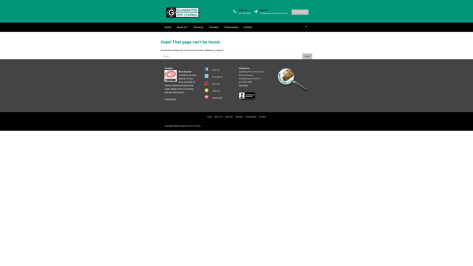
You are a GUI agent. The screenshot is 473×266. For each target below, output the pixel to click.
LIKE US (215, 70)
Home (167, 27)
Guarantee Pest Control (190, 126)
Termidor (214, 27)
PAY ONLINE (300, 12)
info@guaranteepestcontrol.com (274, 13)
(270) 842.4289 (245, 82)
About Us (182, 27)
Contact (247, 27)
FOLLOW (216, 84)
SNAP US (216, 91)
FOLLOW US (217, 77)
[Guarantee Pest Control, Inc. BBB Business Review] (247, 100)
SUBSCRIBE (217, 98)
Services (198, 27)
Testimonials (231, 27)
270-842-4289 (245, 13)
